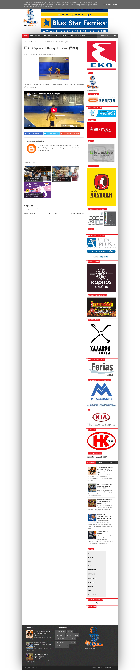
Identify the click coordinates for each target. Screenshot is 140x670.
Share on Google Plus (71, 133)
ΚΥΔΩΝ (90, 586)
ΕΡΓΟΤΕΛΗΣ (92, 570)
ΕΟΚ (89, 565)
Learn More (107, 4)
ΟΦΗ (89, 590)
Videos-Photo (92, 595)
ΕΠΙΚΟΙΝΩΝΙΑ (108, 667)
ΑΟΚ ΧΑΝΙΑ (91, 557)
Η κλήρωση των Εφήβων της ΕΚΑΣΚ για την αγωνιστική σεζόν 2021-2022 (42, 633)
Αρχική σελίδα (53, 213)
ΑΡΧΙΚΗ (94, 667)
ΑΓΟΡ (90, 553)
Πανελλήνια (44, 54)
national (52, 54)
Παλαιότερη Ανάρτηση (77, 213)
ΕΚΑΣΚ (90, 561)
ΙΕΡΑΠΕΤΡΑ (91, 582)
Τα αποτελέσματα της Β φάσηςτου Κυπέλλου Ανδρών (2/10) (42, 644)
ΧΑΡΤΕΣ (100, 667)
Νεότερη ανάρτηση (30, 213)
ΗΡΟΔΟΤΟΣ (92, 578)
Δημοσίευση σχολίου (33, 209)
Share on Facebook (35, 133)
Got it (115, 4)
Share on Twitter (53, 133)
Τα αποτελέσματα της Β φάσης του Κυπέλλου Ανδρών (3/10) (41, 656)
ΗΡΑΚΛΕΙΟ (91, 574)
